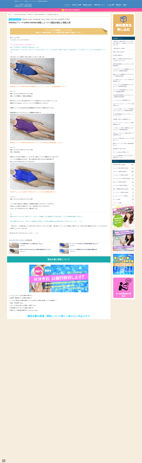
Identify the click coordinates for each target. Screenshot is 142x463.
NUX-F (68, 19)
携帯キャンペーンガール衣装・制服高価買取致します (123, 144)
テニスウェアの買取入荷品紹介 (123, 185)
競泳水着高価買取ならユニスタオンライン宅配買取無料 (123, 64)
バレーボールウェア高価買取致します (122, 100)
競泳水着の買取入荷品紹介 (15, 19)
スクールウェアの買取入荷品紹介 (123, 175)
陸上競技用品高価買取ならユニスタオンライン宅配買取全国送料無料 (123, 95)
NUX (48, 19)
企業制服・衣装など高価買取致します (122, 119)
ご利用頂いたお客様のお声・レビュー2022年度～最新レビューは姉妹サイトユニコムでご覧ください (123, 43)
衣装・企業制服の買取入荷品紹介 (123, 189)
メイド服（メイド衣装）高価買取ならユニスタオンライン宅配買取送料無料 (123, 128)
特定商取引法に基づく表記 (119, 148)
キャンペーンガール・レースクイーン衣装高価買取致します (123, 123)
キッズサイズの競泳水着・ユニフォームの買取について (123, 139)
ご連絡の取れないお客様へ (119, 48)
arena (30, 19)
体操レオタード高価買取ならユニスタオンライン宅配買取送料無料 (123, 75)
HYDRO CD (61, 19)
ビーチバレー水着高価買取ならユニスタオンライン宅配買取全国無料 (123, 90)
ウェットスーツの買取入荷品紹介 (123, 192)
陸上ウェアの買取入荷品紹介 (123, 182)
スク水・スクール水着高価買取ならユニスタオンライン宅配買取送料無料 (123, 85)
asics (44, 19)
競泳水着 (25, 19)
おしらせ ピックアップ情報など (123, 196)
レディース (54, 19)
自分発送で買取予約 (117, 55)
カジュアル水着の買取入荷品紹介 (123, 168)
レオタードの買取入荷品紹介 (123, 171)
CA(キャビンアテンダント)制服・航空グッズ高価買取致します (123, 134)
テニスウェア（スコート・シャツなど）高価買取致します (123, 104)
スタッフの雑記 (123, 199)
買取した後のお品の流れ (118, 51)
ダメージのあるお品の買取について (121, 152)
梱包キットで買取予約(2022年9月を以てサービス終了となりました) (123, 59)
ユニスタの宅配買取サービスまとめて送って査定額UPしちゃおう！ (123, 156)
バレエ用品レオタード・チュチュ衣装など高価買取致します (123, 80)
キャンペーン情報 (123, 203)
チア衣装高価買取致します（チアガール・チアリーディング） (123, 114)
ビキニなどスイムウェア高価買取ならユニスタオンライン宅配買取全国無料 (123, 70)
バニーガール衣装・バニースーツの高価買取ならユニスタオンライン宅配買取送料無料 (123, 109)
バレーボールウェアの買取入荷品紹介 (123, 178)
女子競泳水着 (37, 19)
